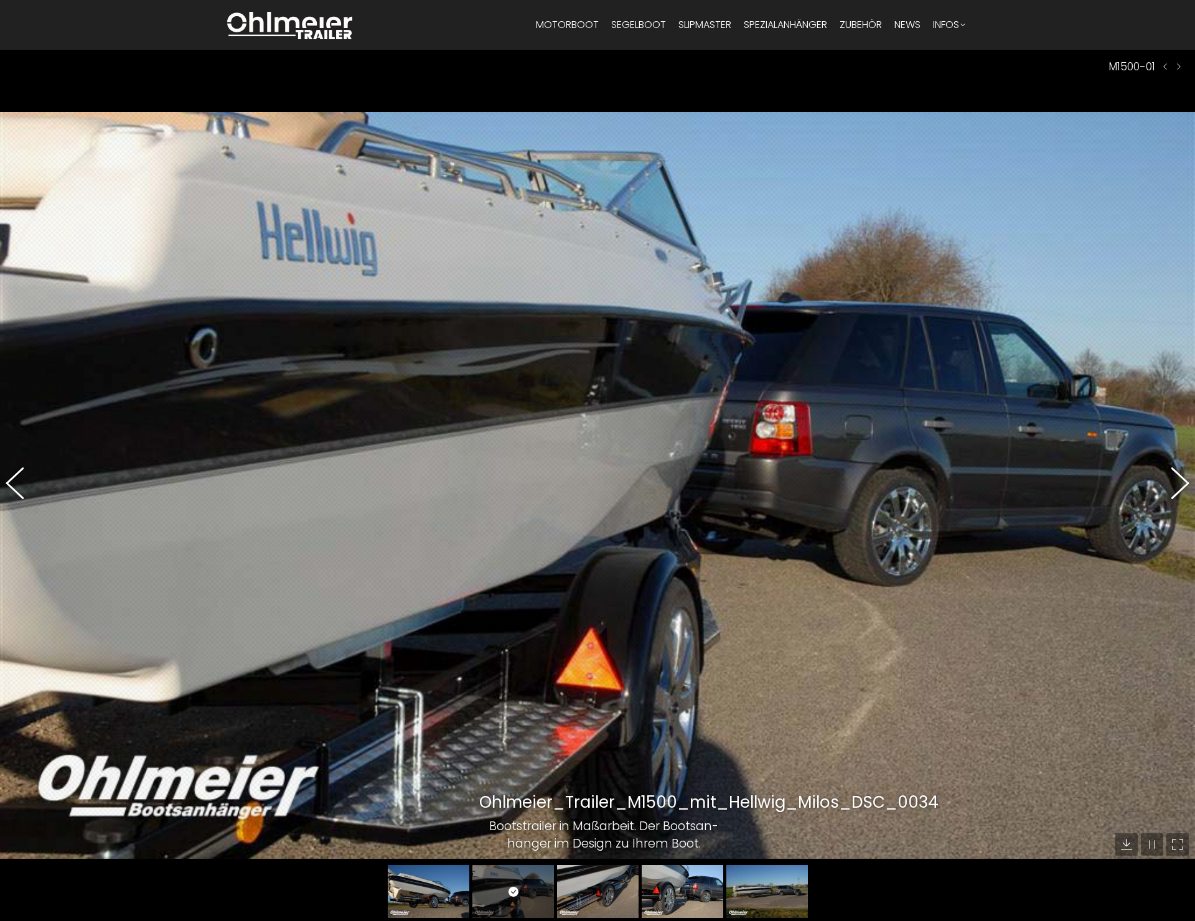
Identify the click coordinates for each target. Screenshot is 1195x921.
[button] (21, 485)
